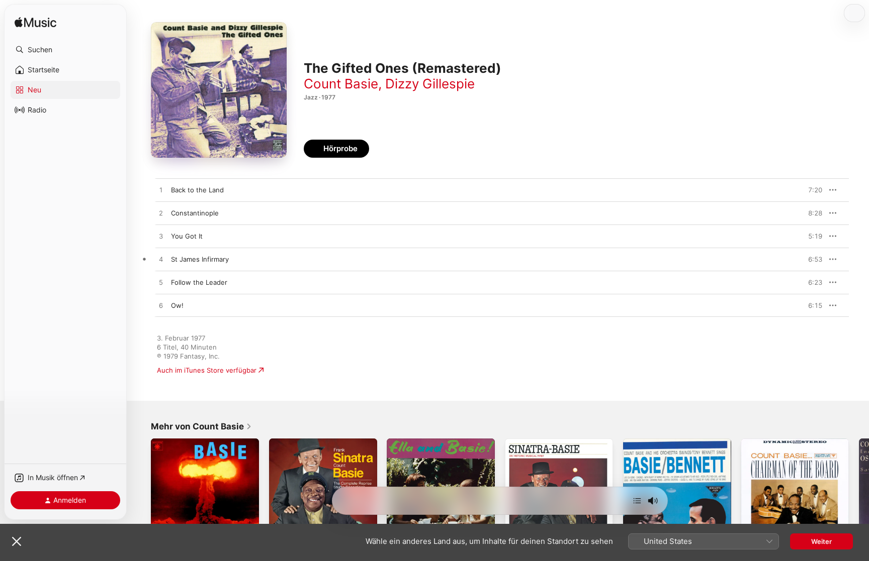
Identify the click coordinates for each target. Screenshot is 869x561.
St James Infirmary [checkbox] (200, 259)
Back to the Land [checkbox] (197, 190)
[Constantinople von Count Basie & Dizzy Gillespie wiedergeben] (161, 213)
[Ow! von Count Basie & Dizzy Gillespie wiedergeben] (161, 305)
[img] (35, 23)
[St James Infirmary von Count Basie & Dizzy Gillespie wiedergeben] (161, 259)
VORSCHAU (808, 190)
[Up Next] (637, 501)
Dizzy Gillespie (430, 83)
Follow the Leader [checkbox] (199, 282)
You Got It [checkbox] (187, 236)
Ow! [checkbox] (177, 305)
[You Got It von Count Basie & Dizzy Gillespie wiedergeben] (161, 236)
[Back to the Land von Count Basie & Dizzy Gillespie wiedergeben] (161, 190)
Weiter (821, 541)
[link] (201, 426)
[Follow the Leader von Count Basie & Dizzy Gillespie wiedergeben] (161, 282)
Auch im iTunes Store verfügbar (206, 370)
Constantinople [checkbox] (195, 213)
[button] (65, 49)
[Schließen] (16, 541)
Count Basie (341, 83)
